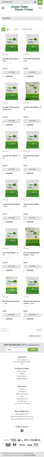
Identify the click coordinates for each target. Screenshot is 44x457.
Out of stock (11, 266)
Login (19, 376)
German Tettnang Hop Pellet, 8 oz (11, 108)
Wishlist (22, 374)
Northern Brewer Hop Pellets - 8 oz (32, 302)
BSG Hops (5, 54)
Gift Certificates (22, 371)
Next (38, 330)
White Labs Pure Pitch (22, 414)
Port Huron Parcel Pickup (22, 403)
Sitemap (30, 453)
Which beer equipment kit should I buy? (22, 416)
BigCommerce (13, 455)
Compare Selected (35, 336)
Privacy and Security (22, 394)
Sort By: (16, 29)
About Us (22, 389)
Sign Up (24, 376)
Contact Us (22, 391)
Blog (22, 396)
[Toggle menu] (3, 7)
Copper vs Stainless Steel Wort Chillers (22, 419)
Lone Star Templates (30, 455)
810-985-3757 (8, 2)
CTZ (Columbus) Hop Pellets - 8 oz (31, 254)
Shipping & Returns (22, 378)
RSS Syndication (22, 401)
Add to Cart (12, 72)
